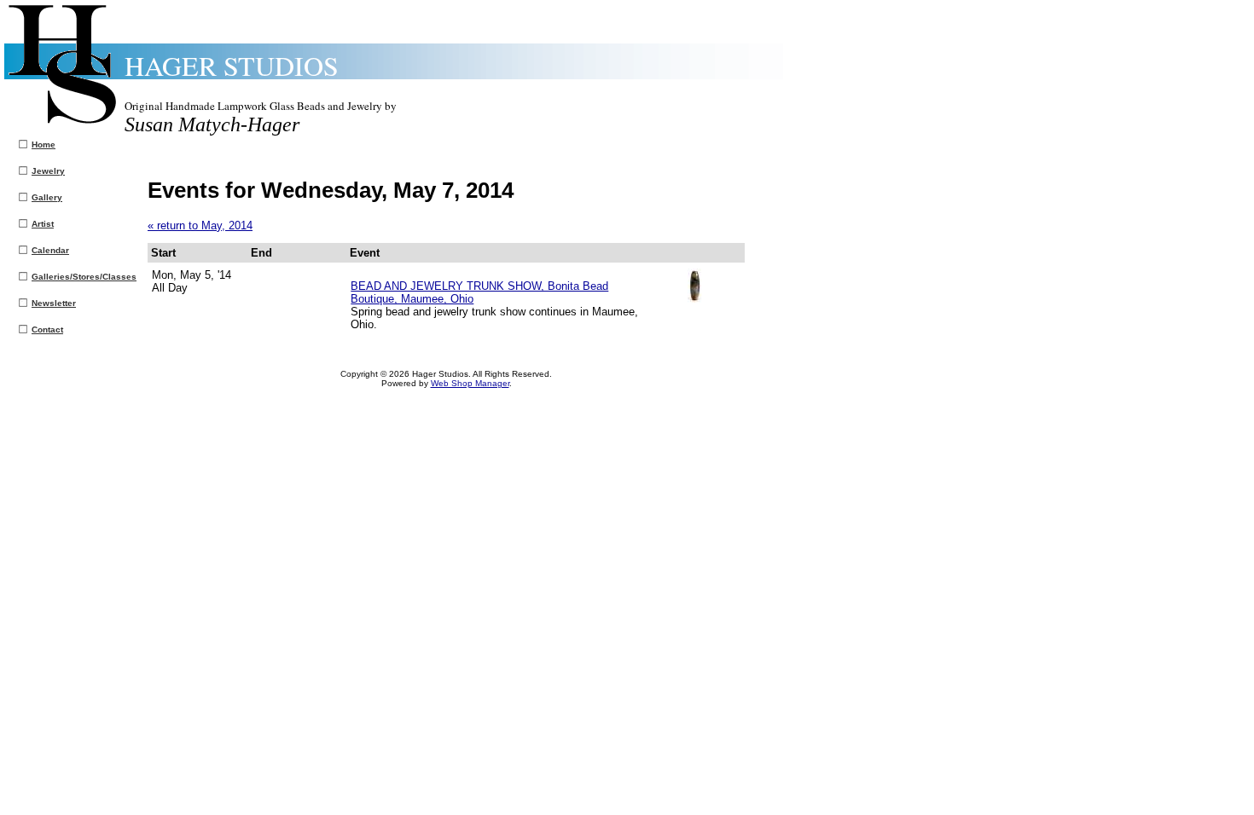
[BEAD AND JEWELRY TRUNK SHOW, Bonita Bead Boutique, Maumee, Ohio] (695, 298)
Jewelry (48, 171)
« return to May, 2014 (200, 225)
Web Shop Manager (470, 383)
